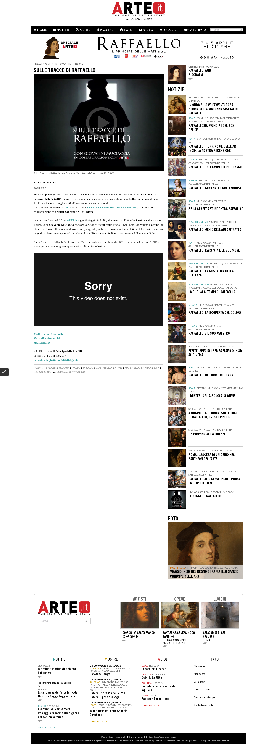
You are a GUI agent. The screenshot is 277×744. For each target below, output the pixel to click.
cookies (140, 737)
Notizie (63, 29)
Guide (85, 29)
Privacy (130, 737)
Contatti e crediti (203, 705)
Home (42, 29)
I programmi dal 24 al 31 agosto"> (57, 689)
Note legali (120, 737)
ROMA (38, 367)
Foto (128, 29)
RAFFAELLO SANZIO (138, 367)
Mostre (106, 29)
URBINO (88, 367)
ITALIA (76, 367)
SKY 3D (92, 207)
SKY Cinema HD (127, 207)
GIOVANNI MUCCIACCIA (70, 372)
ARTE (118, 367)
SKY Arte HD (106, 207)
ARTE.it (72, 220)
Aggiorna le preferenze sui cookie (161, 737)
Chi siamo (199, 666)
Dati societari (107, 737)
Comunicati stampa (204, 697)
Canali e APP (200, 681)
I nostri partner (202, 689)
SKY (68, 207)
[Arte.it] (138, 8)
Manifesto (199, 673)
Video (148, 29)
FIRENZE (50, 367)
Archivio (198, 29)
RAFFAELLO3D (43, 372)
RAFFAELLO (104, 367)
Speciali (170, 29)
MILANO (64, 367)
